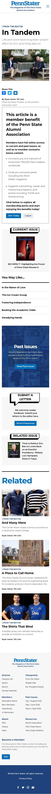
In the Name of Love (14, 287)
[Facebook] (18, 787)
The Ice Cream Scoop (14, 295)
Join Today (13, 215)
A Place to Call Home (18, 573)
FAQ (4, 723)
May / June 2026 (33, 705)
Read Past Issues (25, 366)
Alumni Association (34, 723)
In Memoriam (8, 712)
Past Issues (32, 697)
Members (7, 697)
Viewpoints (32, 675)
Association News (9, 701)
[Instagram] (28, 787)
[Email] (32, 787)
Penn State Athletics (34, 730)
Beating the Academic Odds (19, 310)
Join (6, 757)
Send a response (25, 423)
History (5, 727)
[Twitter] (23, 787)
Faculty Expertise (9, 691)
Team (4, 730)
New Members (8, 705)
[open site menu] (47, 6)
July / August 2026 (33, 701)
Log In (28, 215)
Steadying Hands (12, 317)
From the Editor (13, 26)
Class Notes (7, 708)
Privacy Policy (25, 778)
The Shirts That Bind (17, 626)
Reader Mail (31, 683)
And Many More (14, 523)
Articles (6, 675)
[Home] (25, 4)
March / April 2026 (33, 708)
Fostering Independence (16, 302)
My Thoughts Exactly (35, 687)
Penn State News (33, 727)
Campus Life (7, 679)
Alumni (5, 687)
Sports (4, 683)
